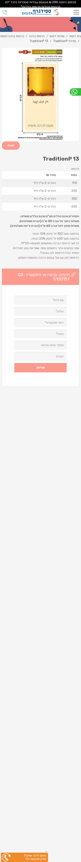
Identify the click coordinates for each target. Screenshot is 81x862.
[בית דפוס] (40, 12)
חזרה (11, 145)
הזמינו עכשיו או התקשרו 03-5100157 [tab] (44, 277)
